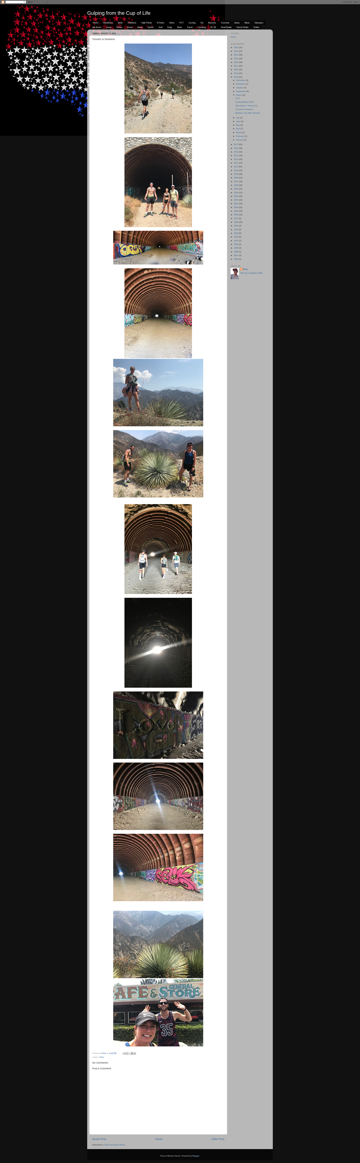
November (241, 84)
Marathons (108, 22)
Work (179, 27)
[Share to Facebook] (132, 1053)
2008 (236, 178)
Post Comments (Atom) (114, 1145)
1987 (236, 255)
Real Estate (226, 27)
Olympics (259, 22)
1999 (236, 211)
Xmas (129, 27)
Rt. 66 (213, 27)
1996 (236, 222)
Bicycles (212, 22)
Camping (201, 27)
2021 (236, 66)
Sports (151, 27)
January (240, 140)
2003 (236, 196)
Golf (160, 27)
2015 (236, 152)
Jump (108, 27)
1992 (236, 237)
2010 (236, 170)
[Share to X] (129, 1053)
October (240, 88)
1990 (236, 244)
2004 (236, 193)
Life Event (96, 27)
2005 (236, 189)
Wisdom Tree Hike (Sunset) (247, 113)
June (238, 121)
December (241, 80)
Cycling (192, 22)
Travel (190, 27)
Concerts (225, 22)
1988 (236, 252)
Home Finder (242, 27)
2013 (236, 159)
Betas (140, 27)
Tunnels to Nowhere (244, 109)
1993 (236, 233)
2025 (236, 51)
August (239, 95)
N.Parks (160, 22)
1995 (236, 226)
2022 (236, 62)
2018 (236, 77)
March (239, 132)
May (238, 125)
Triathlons (132, 22)
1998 (236, 215)
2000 (236, 207)
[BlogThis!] (126, 1053)
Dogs (169, 27)
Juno (237, 98)
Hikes (172, 22)
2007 (236, 181)
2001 (236, 204)
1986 (236, 259)
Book (120, 22)
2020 (236, 70)
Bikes (247, 22)
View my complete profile (251, 273)
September (241, 91)
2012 (236, 163)
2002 (236, 200)
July (238, 118)
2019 (236, 73)
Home (95, 22)
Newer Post (99, 1139)
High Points (146, 22)
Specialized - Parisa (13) (246, 106)
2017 (236, 144)
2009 (236, 174)
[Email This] (124, 1053)
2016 (236, 148)
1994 (236, 230)
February (240, 136)
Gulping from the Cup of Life (118, 13)
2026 (236, 47)
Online (256, 27)
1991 (236, 241)
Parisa (119, 27)
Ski (201, 22)
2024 (236, 55)
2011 (236, 167)
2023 (236, 59)
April (238, 129)
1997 (236, 218)
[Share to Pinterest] (134, 1053)
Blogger (196, 1156)
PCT (181, 22)
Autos (237, 22)
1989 (236, 248)
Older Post (218, 1139)
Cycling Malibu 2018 (244, 102)
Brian (245, 269)
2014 (236, 156)
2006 (236, 185)
